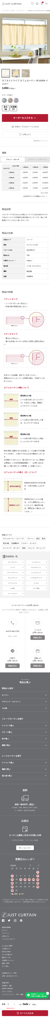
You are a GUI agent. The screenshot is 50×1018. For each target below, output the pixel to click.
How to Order (6, 952)
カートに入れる (26, 1013)
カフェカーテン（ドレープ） (14, 538)
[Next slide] (39, 865)
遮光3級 (6, 108)
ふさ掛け (12, 588)
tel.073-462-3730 (12, 631)
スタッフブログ (7, 991)
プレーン (30, 538)
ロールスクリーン (36, 567)
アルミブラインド (12, 578)
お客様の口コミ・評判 (9, 973)
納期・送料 (5, 963)
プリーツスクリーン (12, 572)
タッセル (36, 583)
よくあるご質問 (7, 946)
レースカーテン (36, 562)
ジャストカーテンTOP (8, 10)
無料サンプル (6, 957)
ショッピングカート (8, 939)
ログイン (37, 3)
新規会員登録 (6, 927)
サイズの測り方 (7, 954)
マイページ (5, 933)
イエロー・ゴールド (28, 543)
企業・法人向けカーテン (10, 976)
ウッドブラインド (36, 572)
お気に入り (32, 3)
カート (42, 2)
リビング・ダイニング (36, 548)
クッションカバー (12, 593)
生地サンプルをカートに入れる (27, 127)
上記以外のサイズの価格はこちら (34, 196)
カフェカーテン (21, 10)
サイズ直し (5, 966)
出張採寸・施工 (7, 986)
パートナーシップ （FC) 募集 (12, 994)
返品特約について (39, 141)
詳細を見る (11, 260)
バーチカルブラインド (36, 578)
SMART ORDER (7, 988)
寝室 (24, 548)
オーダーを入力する (23, 118)
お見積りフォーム (8, 960)
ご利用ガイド (6, 949)
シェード (12, 567)
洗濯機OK (13, 108)
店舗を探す (5, 983)
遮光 (38, 538)
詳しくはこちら (25, 848)
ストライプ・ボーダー (11, 548)
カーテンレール (12, 583)
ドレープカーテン (12, 562)
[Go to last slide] (36, 865)
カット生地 (36, 588)
